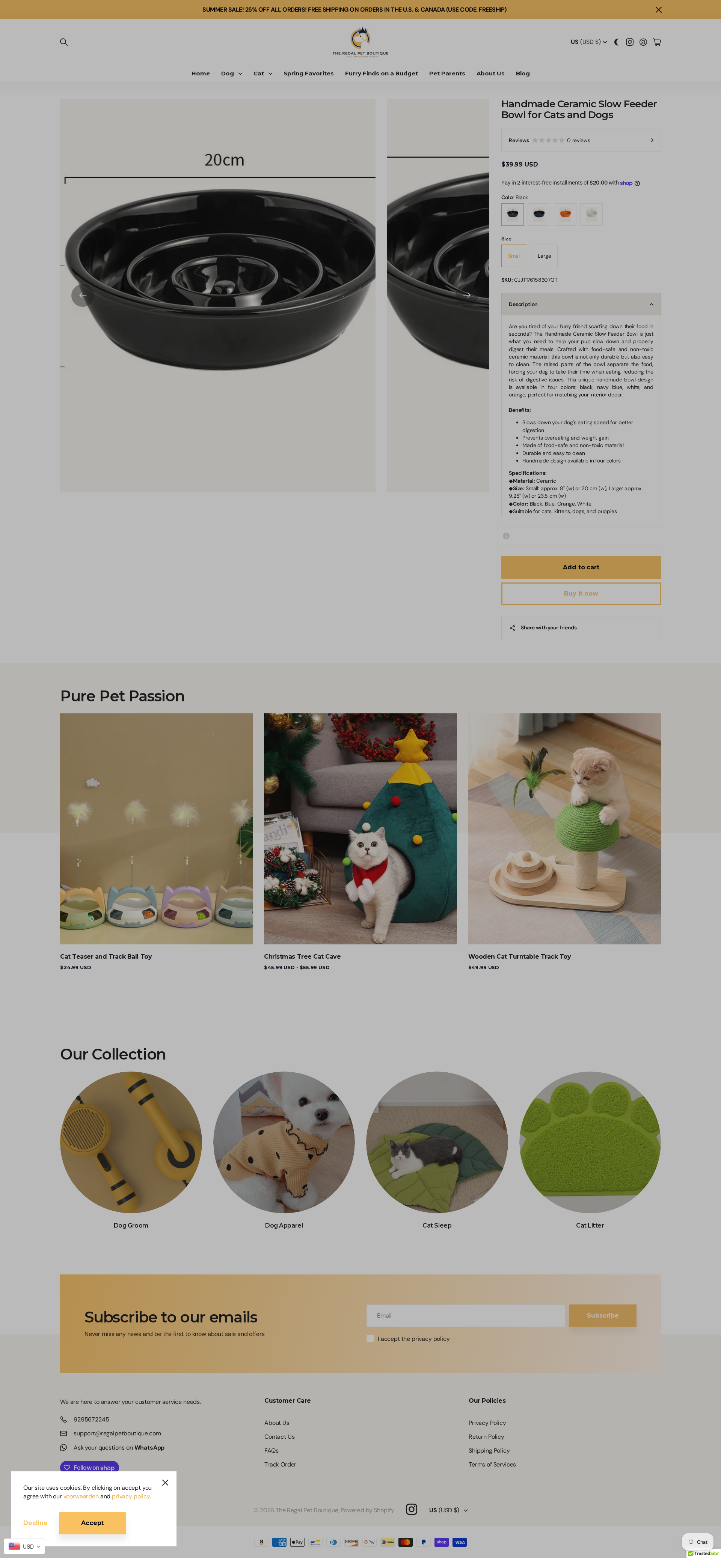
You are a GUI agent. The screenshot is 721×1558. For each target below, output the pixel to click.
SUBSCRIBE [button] (360, 152)
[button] (415, 55)
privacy (360, 190)
